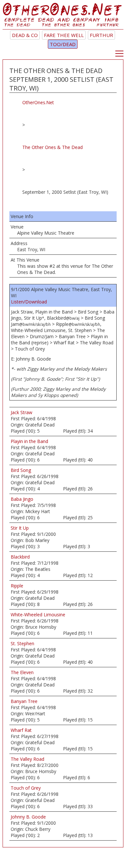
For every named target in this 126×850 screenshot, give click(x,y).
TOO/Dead (63, 44)
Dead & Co (25, 35)
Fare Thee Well (64, 35)
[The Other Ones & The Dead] (63, 16)
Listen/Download (29, 302)
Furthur (101, 35)
